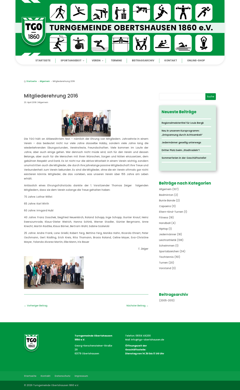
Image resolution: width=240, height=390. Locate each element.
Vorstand (165, 268)
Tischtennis (166, 257)
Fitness (163, 217)
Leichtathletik (167, 240)
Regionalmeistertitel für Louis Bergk (183, 122)
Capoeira (165, 206)
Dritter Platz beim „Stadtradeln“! (181, 150)
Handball (165, 223)
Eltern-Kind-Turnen (171, 211)
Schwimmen (167, 245)
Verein (96, 60)
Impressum (81, 376)
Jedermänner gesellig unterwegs (181, 142)
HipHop (163, 228)
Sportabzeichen (169, 251)
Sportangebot (71, 60)
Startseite (42, 60)
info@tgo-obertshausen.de (147, 339)
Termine (116, 60)
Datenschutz (62, 376)
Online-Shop (196, 60)
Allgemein (43, 102)
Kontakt (170, 60)
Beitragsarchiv (143, 60)
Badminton (166, 195)
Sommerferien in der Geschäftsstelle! (184, 158)
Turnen (163, 262)
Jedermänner (167, 234)
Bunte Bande (167, 200)
